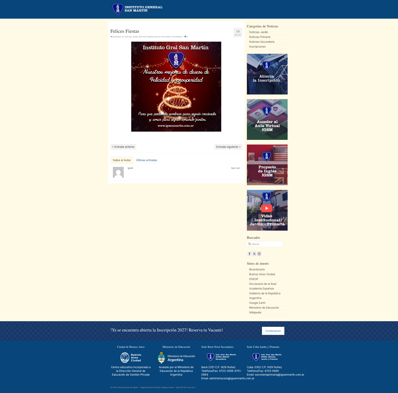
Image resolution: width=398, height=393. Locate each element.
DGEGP (253, 279)
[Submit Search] (249, 244)
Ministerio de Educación (264, 307)
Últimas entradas (146, 160)
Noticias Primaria (146, 37)
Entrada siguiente (227, 146)
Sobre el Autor (122, 160)
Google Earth (257, 302)
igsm (130, 168)
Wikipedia (255, 312)
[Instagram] (259, 253)
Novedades (177, 37)
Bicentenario (257, 269)
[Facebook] (249, 253)
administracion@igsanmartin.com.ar (232, 378)
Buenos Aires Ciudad (262, 274)
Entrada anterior (124, 146)
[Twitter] (254, 253)
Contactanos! (273, 330)
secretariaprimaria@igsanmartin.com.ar (279, 374)
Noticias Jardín (131, 37)
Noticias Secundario (162, 37)
